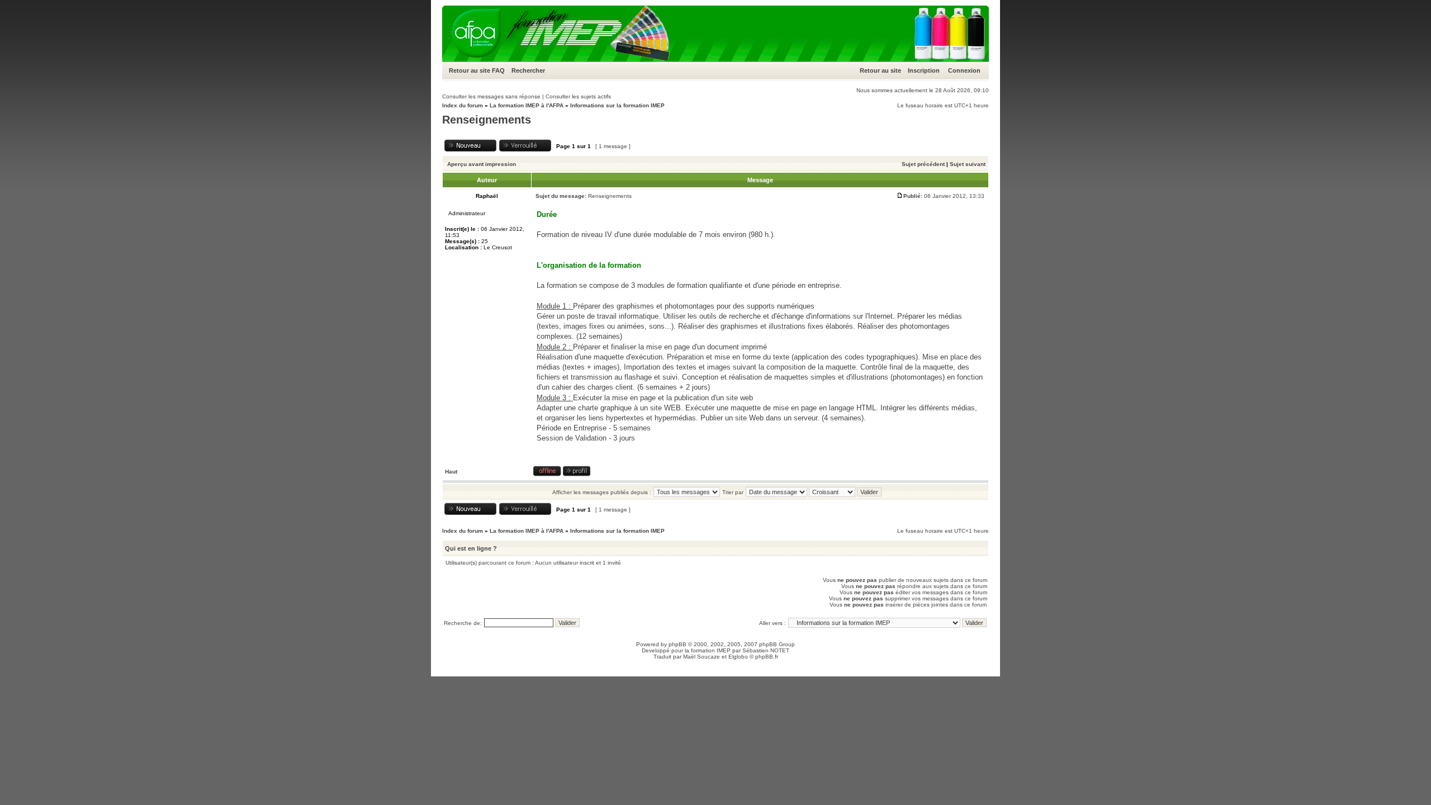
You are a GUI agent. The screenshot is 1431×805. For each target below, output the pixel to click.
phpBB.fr (766, 657)
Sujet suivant (967, 164)
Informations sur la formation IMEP (617, 105)
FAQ (498, 70)
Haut (451, 471)
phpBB (677, 644)
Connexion (964, 70)
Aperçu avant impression (481, 164)
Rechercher (528, 70)
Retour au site (469, 70)
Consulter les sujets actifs (578, 96)
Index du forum (462, 105)
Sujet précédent (923, 164)
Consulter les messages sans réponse (491, 96)
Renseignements (486, 119)
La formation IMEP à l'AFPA (526, 105)
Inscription (924, 70)
